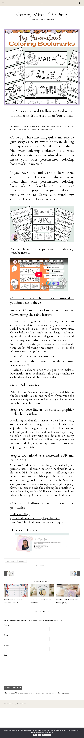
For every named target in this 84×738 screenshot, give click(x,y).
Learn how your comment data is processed (54, 693)
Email (7, 635)
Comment (8, 655)
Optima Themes (22, 704)
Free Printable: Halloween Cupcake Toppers (37, 522)
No (39, 735)
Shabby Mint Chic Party (42, 14)
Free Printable (11, 561)
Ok (35, 735)
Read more (46, 735)
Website (7, 645)
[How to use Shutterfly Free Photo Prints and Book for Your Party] (75, 573)
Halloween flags (20, 514)
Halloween (22, 561)
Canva (43, 194)
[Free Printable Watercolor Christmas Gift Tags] (8, 573)
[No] (81, 733)
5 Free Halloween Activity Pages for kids (35, 518)
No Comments (42, 566)
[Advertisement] (42, 722)
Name (7, 625)
